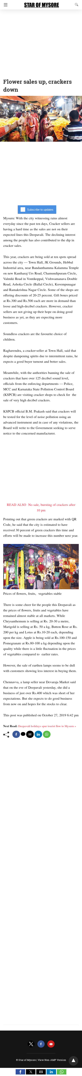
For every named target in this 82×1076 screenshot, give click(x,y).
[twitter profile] (31, 1044)
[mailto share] (30, 734)
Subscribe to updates (40, 209)
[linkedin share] (38, 734)
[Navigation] (4, 4)
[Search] (75, 4)
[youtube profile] (51, 1044)
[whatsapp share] (47, 734)
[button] (20, 1071)
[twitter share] (23, 734)
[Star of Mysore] (41, 3)
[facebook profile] (41, 1044)
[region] (41, 42)
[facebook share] (16, 734)
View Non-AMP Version (52, 1060)
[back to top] (73, 1061)
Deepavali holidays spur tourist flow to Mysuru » (47, 726)
